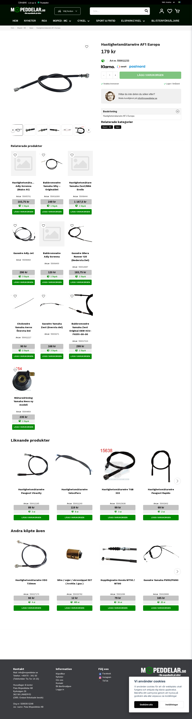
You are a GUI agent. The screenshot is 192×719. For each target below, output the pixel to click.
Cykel (82, 21)
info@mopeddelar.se (147, 98)
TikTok (105, 681)
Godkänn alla (146, 704)
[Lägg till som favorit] (169, 11)
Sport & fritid (105, 21)
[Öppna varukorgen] (177, 11)
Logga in (60, 689)
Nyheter (30, 21)
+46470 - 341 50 (29, 675)
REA (44, 21)
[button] (179, 2)
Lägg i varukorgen (23, 212)
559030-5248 (27, 703)
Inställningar (171, 704)
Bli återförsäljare (165, 21)
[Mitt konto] (162, 11)
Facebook (106, 673)
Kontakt (59, 683)
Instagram (106, 677)
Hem (15, 21)
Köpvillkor (60, 673)
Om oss (59, 680)
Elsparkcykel (131, 21)
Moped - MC (60, 21)
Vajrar (31, 28)
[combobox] (67, 11)
